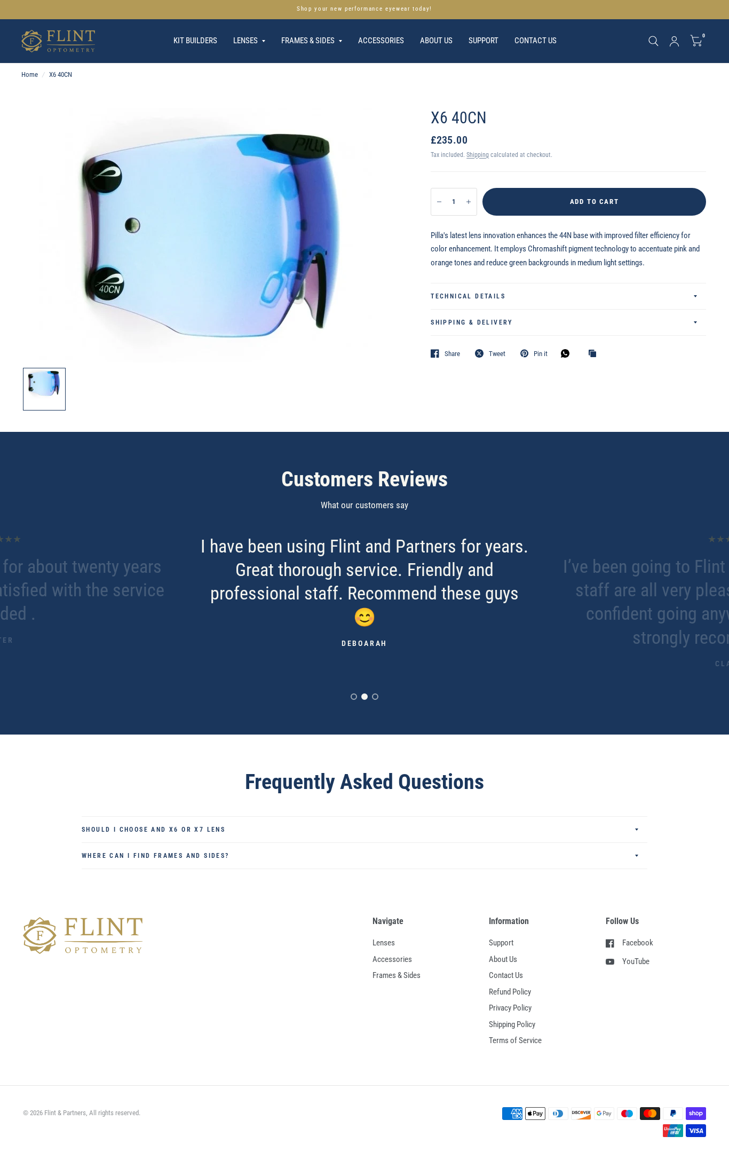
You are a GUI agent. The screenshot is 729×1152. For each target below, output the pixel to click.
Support (483, 40)
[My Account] (674, 41)
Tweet (497, 354)
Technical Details (468, 296)
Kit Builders (195, 40)
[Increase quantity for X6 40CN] (469, 201)
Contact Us (535, 40)
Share (452, 354)
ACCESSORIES (381, 40)
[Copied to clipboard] (595, 354)
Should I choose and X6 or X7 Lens (153, 829)
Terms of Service (515, 1040)
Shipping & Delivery (472, 322)
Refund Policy (510, 992)
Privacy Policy (510, 1008)
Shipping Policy (512, 1024)
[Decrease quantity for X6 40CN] (439, 201)
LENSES (245, 40)
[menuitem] (195, 41)
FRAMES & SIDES (308, 40)
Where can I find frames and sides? (155, 855)
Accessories (392, 959)
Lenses (384, 943)
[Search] (653, 41)
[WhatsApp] (568, 353)
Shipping (477, 155)
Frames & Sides (397, 975)
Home (29, 74)
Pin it (541, 354)
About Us (436, 40)
